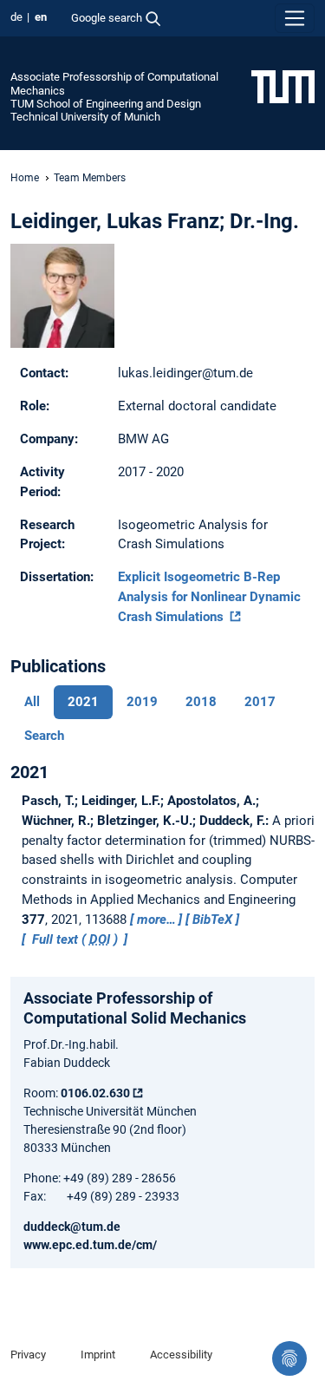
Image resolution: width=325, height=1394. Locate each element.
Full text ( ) (75, 939)
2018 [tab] (201, 702)
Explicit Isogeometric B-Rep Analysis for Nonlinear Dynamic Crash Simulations (209, 597)
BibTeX (212, 919)
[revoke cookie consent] (289, 1358)
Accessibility (181, 1354)
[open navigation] (295, 18)
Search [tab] (44, 735)
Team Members (90, 178)
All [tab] (32, 702)
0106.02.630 (95, 1093)
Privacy (28, 1354)
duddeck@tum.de (71, 1227)
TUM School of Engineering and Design (105, 103)
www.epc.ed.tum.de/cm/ (90, 1245)
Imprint (98, 1354)
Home (24, 178)
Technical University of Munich (85, 116)
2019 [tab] (142, 702)
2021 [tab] (83, 702)
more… (156, 919)
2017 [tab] (260, 702)
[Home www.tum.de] (283, 86)
